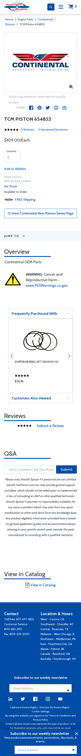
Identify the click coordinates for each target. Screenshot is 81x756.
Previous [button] (11, 356)
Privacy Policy (40, 719)
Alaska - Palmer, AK (52, 649)
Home (9, 19)
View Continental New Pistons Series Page (42, 213)
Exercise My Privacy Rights (54, 707)
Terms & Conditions (60, 715)
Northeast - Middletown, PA (57, 639)
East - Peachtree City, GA (56, 644)
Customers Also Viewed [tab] (31, 398)
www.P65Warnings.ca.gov (47, 285)
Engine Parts (25, 19)
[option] (40, 62)
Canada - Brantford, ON (55, 654)
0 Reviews (27, 129)
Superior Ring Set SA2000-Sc (37, 362)
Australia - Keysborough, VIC (58, 659)
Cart (76, 6)
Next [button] (69, 356)
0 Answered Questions (53, 129)
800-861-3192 (13, 629)
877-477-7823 (25, 619)
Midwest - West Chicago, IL (57, 634)
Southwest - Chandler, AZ (56, 624)
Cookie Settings (40, 711)
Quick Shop (40, 382)
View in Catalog (43, 585)
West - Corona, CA (52, 619)
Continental (45, 19)
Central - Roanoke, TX (54, 629)
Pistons (10, 24)
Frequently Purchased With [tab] (34, 313)
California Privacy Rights (23, 707)
